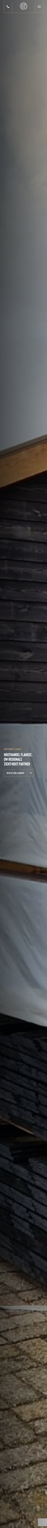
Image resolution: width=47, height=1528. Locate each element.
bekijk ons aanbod (15, 773)
